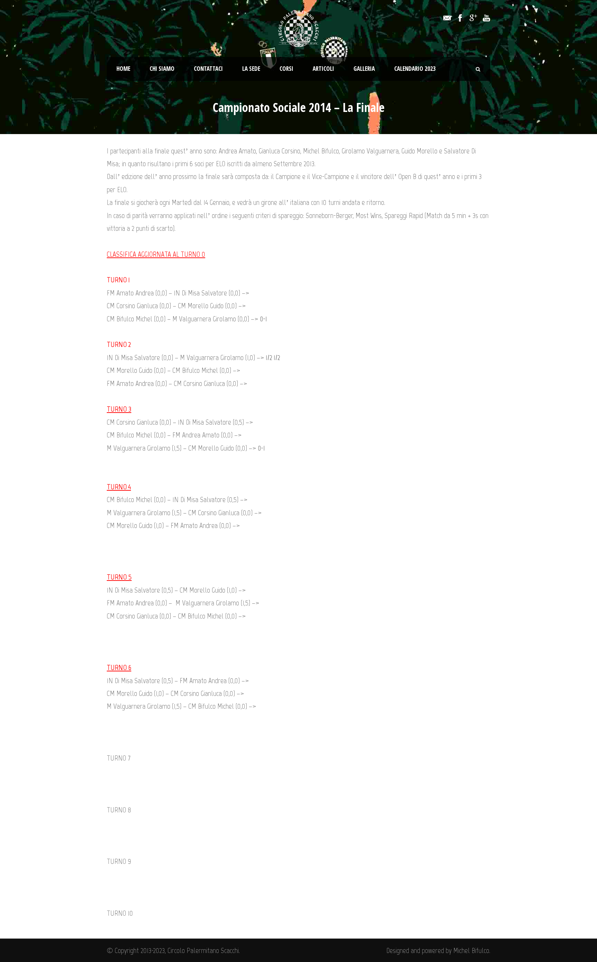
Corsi (286, 69)
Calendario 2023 (415, 69)
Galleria (364, 69)
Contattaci (208, 69)
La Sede (251, 69)
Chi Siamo (162, 69)
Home (123, 69)
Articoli (323, 69)
